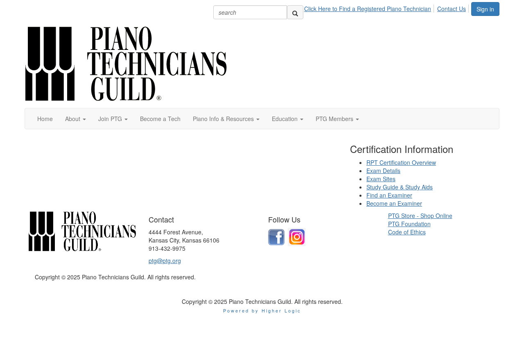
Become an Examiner (394, 203)
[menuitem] (369, 7)
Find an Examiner (389, 195)
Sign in (485, 9)
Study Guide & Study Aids (399, 187)
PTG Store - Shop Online (420, 215)
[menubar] (387, 7)
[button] (75, 118)
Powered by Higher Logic (262, 310)
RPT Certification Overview (401, 162)
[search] (295, 12)
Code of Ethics (407, 232)
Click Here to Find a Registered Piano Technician (367, 8)
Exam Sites (380, 179)
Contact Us (451, 8)
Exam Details (383, 170)
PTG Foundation (409, 224)
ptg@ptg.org (165, 260)
